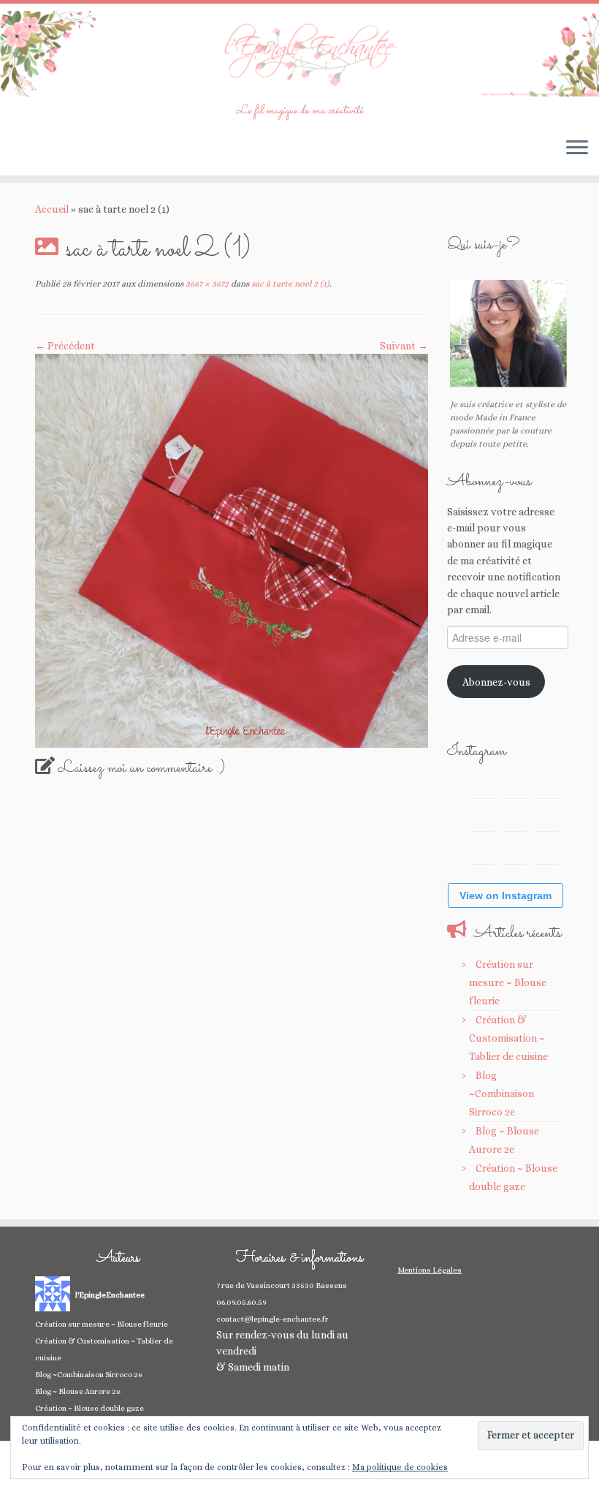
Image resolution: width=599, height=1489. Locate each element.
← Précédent (65, 346)
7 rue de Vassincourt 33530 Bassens (281, 1285)
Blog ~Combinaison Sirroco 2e (501, 1093)
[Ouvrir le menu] (577, 149)
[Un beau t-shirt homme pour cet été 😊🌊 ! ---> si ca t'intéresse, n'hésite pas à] (513, 818)
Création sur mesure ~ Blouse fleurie (507, 982)
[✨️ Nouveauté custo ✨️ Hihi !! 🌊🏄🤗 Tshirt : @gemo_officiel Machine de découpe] (513, 785)
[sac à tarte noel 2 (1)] (231, 550)
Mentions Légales (429, 1270)
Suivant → (404, 346)
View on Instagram (505, 895)
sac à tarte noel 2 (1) (289, 284)
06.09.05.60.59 (241, 1302)
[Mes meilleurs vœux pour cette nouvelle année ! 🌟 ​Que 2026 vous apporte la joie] (481, 851)
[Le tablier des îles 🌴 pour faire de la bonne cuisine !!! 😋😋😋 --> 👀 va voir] (481, 818)
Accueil (52, 209)
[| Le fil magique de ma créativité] (299, 53)
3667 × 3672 (206, 284)
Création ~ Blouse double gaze (89, 1408)
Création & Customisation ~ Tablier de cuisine (508, 1038)
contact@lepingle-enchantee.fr (272, 1319)
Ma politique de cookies (400, 1467)
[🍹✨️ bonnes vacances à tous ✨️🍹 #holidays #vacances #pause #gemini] (481, 785)
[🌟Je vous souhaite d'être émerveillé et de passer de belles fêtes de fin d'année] (513, 851)
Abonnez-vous (496, 682)
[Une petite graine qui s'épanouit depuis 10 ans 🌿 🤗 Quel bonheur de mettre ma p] (545, 818)
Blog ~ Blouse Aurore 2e (78, 1391)
